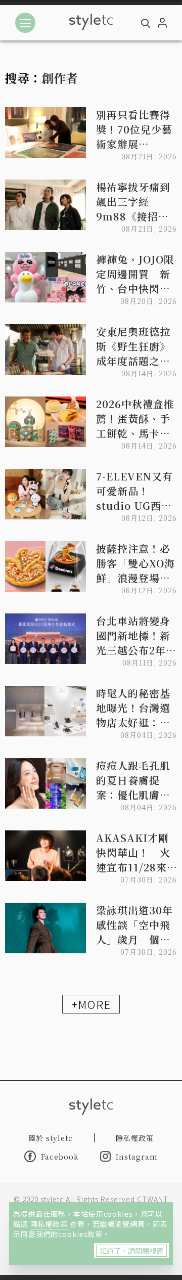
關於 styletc (50, 1138)
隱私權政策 (50, 1224)
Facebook (60, 1157)
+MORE (91, 1004)
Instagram (137, 1157)
